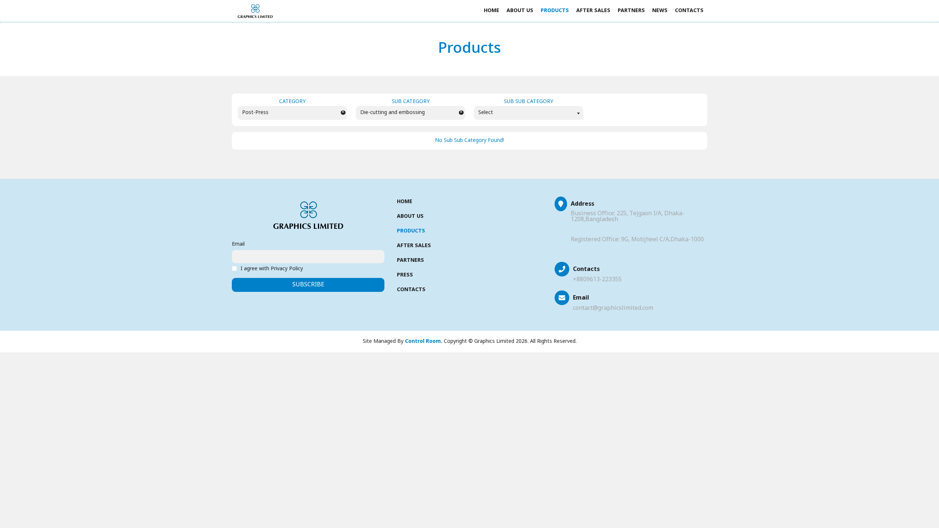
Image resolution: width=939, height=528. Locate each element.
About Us (520, 10)
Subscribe (308, 285)
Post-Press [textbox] (255, 112)
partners (410, 260)
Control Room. (423, 341)
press (405, 275)
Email (238, 244)
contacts (689, 10)
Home (491, 10)
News (660, 10)
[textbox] (528, 113)
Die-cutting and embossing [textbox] (392, 112)
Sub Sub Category (528, 101)
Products (555, 10)
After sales (593, 10)
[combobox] (292, 113)
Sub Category (411, 101)
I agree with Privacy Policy (272, 269)
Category (292, 101)
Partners (631, 10)
